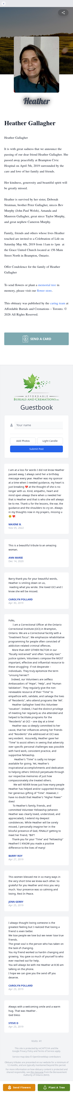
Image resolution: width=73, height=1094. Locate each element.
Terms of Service (46, 1051)
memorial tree (47, 285)
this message (37, 1072)
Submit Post (36, 449)
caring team (57, 303)
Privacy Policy (26, 1051)
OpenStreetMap (40, 1056)
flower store (44, 290)
